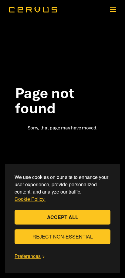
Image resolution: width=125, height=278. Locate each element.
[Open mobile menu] (113, 9)
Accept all (62, 217)
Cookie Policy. (30, 198)
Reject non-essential (62, 236)
